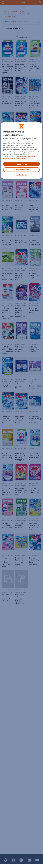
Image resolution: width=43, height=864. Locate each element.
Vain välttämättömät (21, 169)
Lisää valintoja (21, 175)
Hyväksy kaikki (21, 164)
